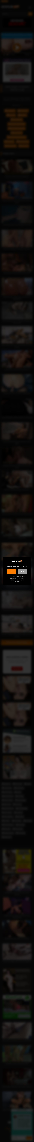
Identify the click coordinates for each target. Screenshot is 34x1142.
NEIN (22, 572)
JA (12, 572)
